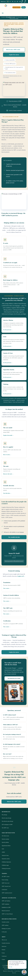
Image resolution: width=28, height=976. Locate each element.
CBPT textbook (5, 925)
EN (7, 1)
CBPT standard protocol (7, 892)
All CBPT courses (5, 876)
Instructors (4, 946)
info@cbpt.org (13, 968)
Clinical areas (3, 1)
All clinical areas (5, 835)
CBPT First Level (5, 883)
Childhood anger (5, 865)
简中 (25, 1)
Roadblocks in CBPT (6, 907)
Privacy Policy (11, 971)
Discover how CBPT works (13, 49)
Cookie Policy (17, 971)
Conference (4, 956)
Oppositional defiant (6, 845)
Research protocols (6, 910)
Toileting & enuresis (6, 868)
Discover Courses (16, 7)
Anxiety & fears (5, 855)
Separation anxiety (6, 858)
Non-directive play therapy (7, 821)
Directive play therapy (6, 818)
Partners (3, 949)
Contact (3, 959)
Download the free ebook (14, 678)
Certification (4, 889)
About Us (5, 971)
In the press (4, 931)
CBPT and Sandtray (6, 900)
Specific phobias (5, 842)
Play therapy (4, 814)
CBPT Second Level (6, 886)
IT (10, 1)
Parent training (5, 879)
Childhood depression (6, 862)
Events (3, 953)
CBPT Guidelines (5, 904)
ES (15, 1)
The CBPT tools (5, 827)
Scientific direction (6, 943)
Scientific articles (5, 922)
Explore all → (21, 576)
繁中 (22, 1)
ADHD (3, 852)
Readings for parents (6, 928)
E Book (23, 7)
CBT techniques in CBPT (7, 824)
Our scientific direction (14, 537)
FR (20, 1)
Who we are (4, 939)
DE (17, 1)
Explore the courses (14, 54)
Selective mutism (5, 839)
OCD (3, 848)
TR (12, 1)
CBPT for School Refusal (7, 914)
